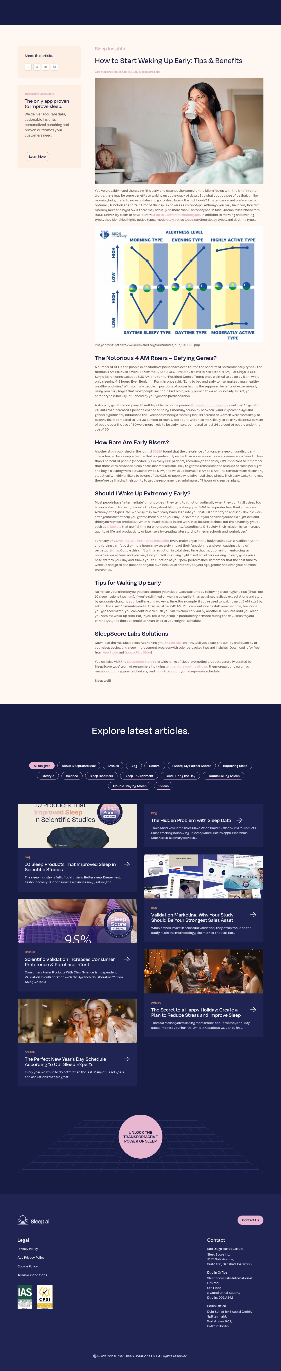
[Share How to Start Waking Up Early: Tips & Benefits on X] (36, 67)
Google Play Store (138, 652)
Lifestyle (47, 776)
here (129, 596)
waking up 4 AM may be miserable (143, 540)
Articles (113, 766)
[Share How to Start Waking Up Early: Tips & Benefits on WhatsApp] (54, 67)
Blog (134, 766)
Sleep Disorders (101, 776)
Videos (164, 786)
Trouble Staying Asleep (130, 786)
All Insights (42, 766)
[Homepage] (33, 1220)
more (160, 671)
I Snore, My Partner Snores (191, 766)
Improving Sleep (235, 766)
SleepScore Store (140, 661)
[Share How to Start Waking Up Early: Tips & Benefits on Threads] (45, 67)
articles (176, 642)
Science (72, 776)
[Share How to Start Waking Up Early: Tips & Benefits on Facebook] (28, 67)
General (154, 766)
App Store (110, 652)
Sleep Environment (139, 776)
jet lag (114, 550)
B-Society (114, 526)
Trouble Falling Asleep (223, 776)
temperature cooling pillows (187, 666)
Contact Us (250, 1220)
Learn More (37, 156)
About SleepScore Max (79, 766)
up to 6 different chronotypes (178, 215)
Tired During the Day (180, 776)
